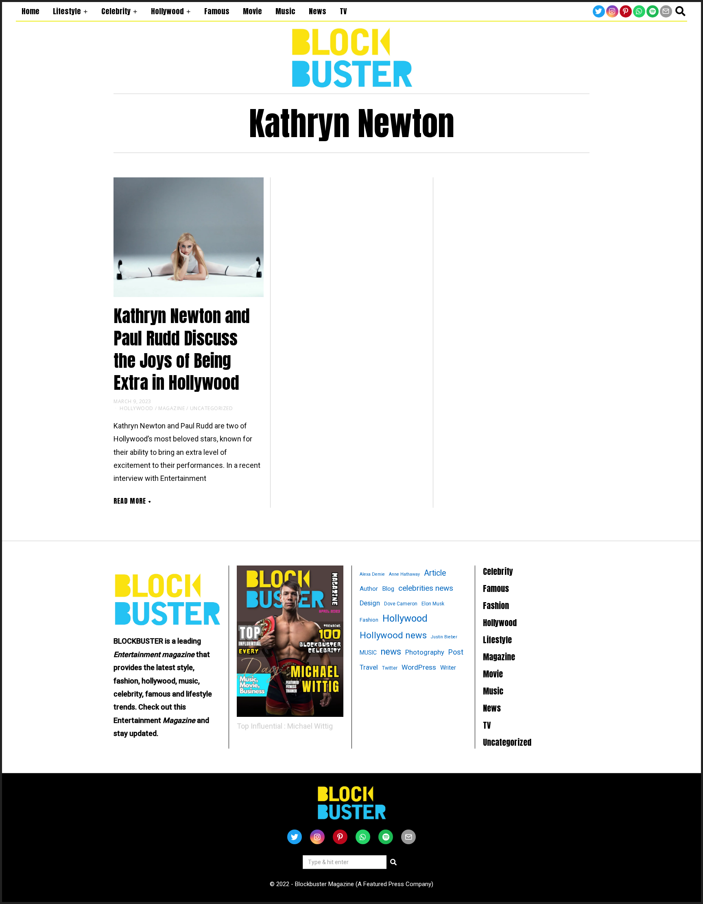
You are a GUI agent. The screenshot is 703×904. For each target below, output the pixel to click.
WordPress (419, 667)
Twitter (389, 668)
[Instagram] (612, 11)
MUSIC (368, 652)
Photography (424, 652)
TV (343, 11)
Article (435, 573)
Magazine (171, 408)
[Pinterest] (626, 11)
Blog (388, 588)
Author (369, 588)
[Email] (666, 11)
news (391, 651)
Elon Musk (432, 604)
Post (455, 652)
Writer (448, 667)
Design (370, 603)
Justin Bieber (444, 637)
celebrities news (425, 588)
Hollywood (167, 11)
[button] (393, 862)
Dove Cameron (400, 604)
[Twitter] (599, 11)
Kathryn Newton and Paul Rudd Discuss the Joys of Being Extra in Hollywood (182, 349)
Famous (216, 11)
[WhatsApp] (639, 11)
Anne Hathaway (404, 574)
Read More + (132, 501)
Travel (369, 667)
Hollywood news (393, 635)
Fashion (369, 620)
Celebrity (116, 11)
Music (285, 11)
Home (30, 11)
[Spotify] (652, 11)
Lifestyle (67, 11)
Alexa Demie (372, 574)
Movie (252, 11)
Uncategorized (211, 408)
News (317, 11)
